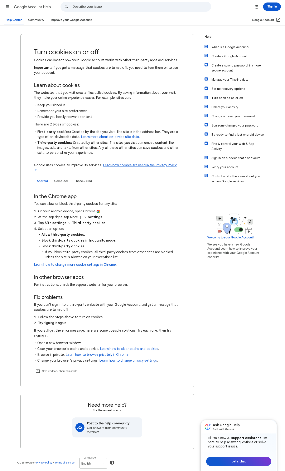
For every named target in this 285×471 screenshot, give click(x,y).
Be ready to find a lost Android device (238, 135)
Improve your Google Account (71, 20)
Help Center (14, 20)
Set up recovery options (228, 89)
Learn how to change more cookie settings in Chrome (75, 265)
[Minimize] (268, 427)
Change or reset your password (233, 116)
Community (36, 20)
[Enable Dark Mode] (112, 463)
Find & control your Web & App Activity (233, 146)
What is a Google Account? (231, 47)
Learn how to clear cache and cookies (129, 349)
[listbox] (93, 463)
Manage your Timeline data (230, 79)
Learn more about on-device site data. (110, 137)
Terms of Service (64, 462)
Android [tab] (42, 181)
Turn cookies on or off (227, 98)
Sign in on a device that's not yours (236, 158)
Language (90, 457)
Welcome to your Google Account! (230, 237)
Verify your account (225, 167)
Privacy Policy (44, 462)
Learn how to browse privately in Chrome (97, 355)
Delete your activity (225, 107)
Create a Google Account (229, 56)
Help (208, 37)
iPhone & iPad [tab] (83, 181)
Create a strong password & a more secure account (236, 68)
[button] (8, 7)
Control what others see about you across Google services (236, 178)
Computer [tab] (61, 181)
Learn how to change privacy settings (128, 360)
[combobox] (141, 6)
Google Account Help (32, 7)
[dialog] (239, 445)
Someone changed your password (235, 125)
